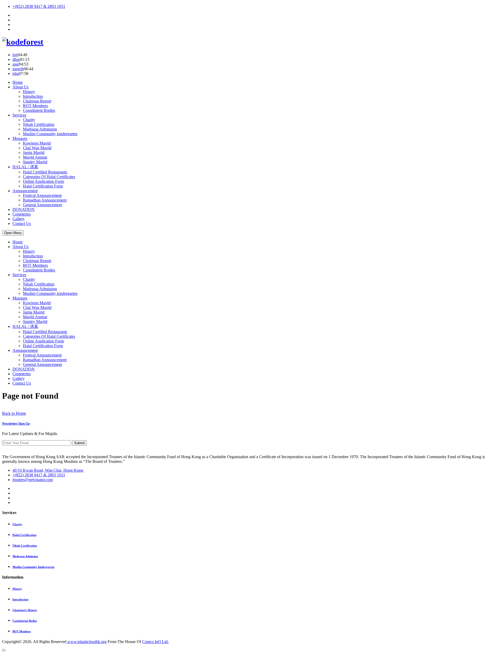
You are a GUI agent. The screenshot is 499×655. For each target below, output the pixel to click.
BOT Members (35, 105)
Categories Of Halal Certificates (49, 176)
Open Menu (13, 233)
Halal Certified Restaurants (45, 172)
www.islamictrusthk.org (86, 641)
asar (15, 64)
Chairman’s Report (24, 610)
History (29, 91)
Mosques (19, 138)
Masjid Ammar (35, 157)
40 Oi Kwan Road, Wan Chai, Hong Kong (47, 470)
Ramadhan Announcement (45, 200)
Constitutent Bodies (39, 110)
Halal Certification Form (43, 186)
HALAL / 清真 (25, 167)
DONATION (23, 209)
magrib (18, 69)
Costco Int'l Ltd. (155, 641)
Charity (29, 120)
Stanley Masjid (35, 162)
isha (15, 73)
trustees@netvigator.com (32, 479)
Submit (79, 443)
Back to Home (14, 413)
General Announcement (42, 205)
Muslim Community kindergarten (50, 134)
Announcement (25, 191)
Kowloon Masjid (37, 143)
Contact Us (21, 223)
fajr (15, 55)
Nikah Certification (38, 124)
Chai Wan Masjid (37, 148)
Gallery (18, 219)
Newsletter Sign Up (16, 423)
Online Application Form (43, 181)
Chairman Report (37, 101)
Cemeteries (21, 214)
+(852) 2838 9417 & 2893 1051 (38, 6)
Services (19, 115)
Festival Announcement (42, 195)
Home (17, 82)
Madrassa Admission (40, 129)
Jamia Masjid (33, 152)
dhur (16, 59)
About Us (20, 87)
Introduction (33, 96)
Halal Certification (24, 534)
